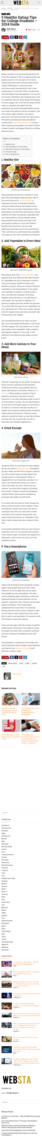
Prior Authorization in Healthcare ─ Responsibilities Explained (30, 711)
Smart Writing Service (21, 122)
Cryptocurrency (8, 854)
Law (3, 899)
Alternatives (6, 828)
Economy (5, 860)
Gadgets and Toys (8, 878)
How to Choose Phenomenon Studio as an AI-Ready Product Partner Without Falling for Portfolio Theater (26, 1026)
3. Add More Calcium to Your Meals (17, 149)
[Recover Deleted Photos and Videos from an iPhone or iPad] (11, 694)
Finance (5, 870)
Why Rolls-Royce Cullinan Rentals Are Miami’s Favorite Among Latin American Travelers (26, 984)
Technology (6, 931)
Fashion (5, 868)
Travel (4, 939)
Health (10, 8)
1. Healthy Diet (9, 144)
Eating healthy (26, 200)
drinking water (23, 468)
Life (3, 905)
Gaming (5, 881)
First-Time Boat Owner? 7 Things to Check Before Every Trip (26, 973)
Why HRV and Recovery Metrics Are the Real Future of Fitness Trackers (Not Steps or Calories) (30, 739)
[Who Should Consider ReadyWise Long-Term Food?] (11, 721)
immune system (22, 648)
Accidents (5, 825)
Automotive (6, 836)
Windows (5, 950)
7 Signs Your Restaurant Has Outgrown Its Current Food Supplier (26, 1005)
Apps (4, 833)
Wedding (5, 947)
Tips (8, 14)
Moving (5, 907)
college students (12, 663)
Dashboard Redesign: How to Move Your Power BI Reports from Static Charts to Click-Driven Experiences (26, 1061)
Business (5, 844)
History (4, 886)
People (4, 915)
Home (4, 8)
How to (4, 891)
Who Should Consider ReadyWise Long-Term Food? (11, 737)
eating (21, 663)
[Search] (38, 2)
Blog (3, 841)
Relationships (7, 921)
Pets (3, 918)
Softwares (5, 923)
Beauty (4, 839)
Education (5, 862)
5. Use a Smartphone (11, 154)
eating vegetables (27, 275)
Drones (4, 857)
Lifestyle (34, 663)
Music (4, 910)
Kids (3, 897)
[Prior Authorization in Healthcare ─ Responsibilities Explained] (30, 694)
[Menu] (2, 2)
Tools (4, 936)
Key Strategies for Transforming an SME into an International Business (26, 1015)
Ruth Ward (11, 29)
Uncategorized (7, 942)
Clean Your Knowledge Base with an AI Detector (19, 1130)
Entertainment (7, 865)
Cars (3, 852)
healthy (27, 663)
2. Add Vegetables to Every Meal (16, 147)
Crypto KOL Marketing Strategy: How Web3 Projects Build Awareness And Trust (26, 1049)
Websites (5, 944)
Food (3, 873)
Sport (4, 926)
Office (4, 913)
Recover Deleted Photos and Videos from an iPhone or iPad (9, 711)
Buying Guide (7, 846)
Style (3, 929)
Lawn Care (6, 902)
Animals (5, 831)
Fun (3, 876)
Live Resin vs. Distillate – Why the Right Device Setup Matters (26, 963)
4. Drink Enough (10, 152)
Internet (5, 894)
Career (4, 849)
